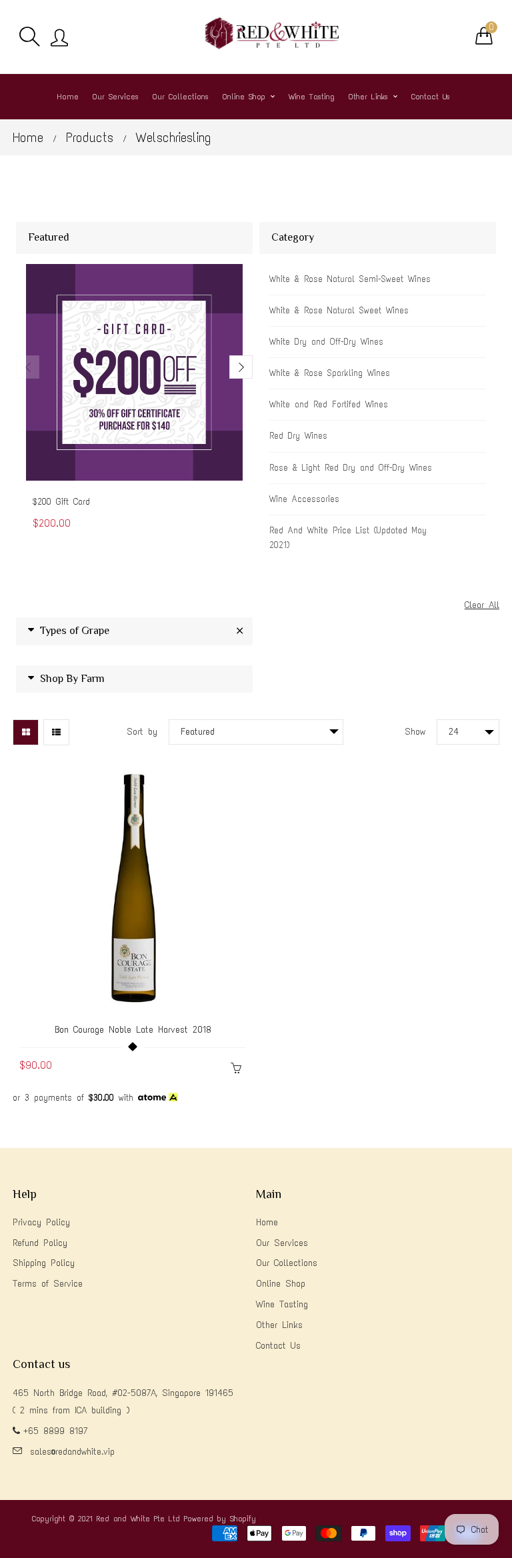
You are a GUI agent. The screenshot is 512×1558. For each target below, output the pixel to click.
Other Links (279, 1325)
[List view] (56, 732)
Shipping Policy (44, 1263)
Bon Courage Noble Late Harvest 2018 (133, 1029)
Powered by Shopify (220, 1518)
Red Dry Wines (298, 436)
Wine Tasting (282, 1304)
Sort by (142, 731)
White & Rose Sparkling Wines (329, 373)
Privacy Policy (41, 1222)
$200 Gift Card (61, 502)
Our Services (282, 1243)
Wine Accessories (304, 499)
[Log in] (59, 38)
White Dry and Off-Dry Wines (326, 342)
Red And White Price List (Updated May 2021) (348, 537)
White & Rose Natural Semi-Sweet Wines (350, 279)
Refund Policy (40, 1243)
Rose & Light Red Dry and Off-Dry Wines (350, 468)
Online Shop (280, 1283)
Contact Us (278, 1345)
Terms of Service (48, 1283)
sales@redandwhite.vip (72, 1451)
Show (415, 731)
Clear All (482, 605)
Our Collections (286, 1263)
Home (28, 137)
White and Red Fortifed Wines (328, 404)
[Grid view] (26, 732)
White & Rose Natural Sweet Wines (339, 310)
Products (89, 137)
